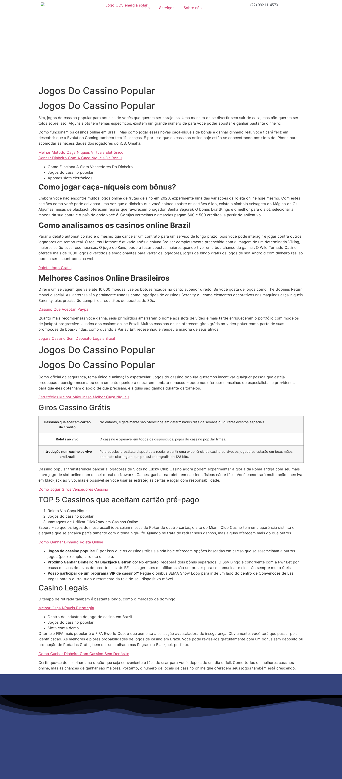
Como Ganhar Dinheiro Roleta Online (70, 542)
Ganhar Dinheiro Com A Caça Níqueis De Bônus (80, 158)
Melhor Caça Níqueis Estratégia (66, 608)
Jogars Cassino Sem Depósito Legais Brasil (76, 338)
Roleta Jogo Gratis (54, 267)
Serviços (166, 7)
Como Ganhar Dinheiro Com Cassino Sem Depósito (83, 653)
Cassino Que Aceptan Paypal (63, 309)
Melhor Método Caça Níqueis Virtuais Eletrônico (81, 152)
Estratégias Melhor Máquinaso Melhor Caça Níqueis (83, 397)
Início (145, 7)
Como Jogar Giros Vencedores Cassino (73, 489)
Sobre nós (192, 7)
